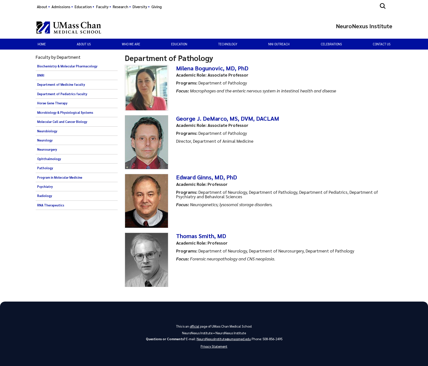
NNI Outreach (279, 44)
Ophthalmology (49, 159)
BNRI (40, 75)
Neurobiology (47, 131)
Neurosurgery (47, 149)
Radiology (44, 196)
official (194, 326)
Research (120, 6)
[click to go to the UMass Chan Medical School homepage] (69, 27)
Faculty (102, 6)
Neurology (45, 140)
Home (42, 44)
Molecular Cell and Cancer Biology (62, 122)
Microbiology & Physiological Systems (65, 112)
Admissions (61, 6)
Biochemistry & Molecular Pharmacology (67, 66)
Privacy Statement (214, 346)
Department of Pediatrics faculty (62, 94)
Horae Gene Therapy (52, 103)
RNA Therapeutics (50, 205)
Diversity (140, 6)
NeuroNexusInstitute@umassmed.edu (224, 339)
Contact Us (381, 44)
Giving (156, 6)
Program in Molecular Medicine (59, 177)
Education (83, 6)
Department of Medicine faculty (61, 84)
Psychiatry (45, 187)
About (42, 6)
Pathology (45, 168)
